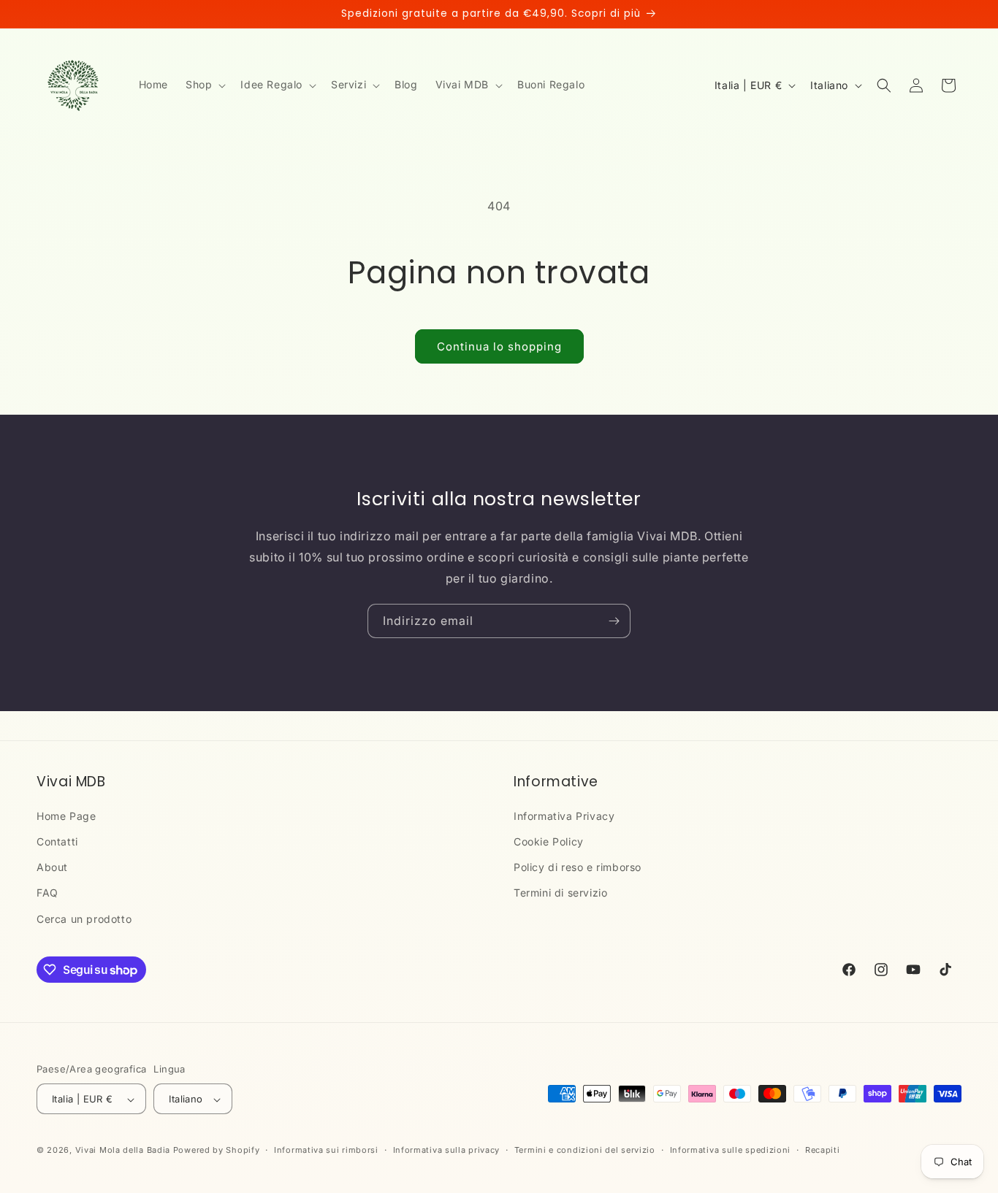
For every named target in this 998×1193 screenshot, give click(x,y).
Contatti (57, 841)
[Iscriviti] (614, 621)
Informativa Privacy (564, 816)
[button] (204, 84)
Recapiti (822, 1150)
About (52, 868)
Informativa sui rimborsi (326, 1150)
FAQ (47, 893)
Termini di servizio (560, 893)
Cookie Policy (549, 841)
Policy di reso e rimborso (577, 868)
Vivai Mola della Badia (122, 1151)
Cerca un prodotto (84, 919)
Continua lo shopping (499, 346)
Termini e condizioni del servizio (584, 1150)
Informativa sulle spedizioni (730, 1150)
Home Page (66, 816)
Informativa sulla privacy (446, 1150)
